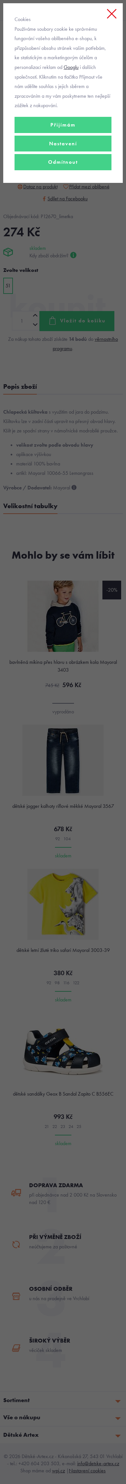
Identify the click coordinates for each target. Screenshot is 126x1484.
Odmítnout (63, 162)
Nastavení (63, 143)
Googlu (71, 67)
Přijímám (63, 124)
